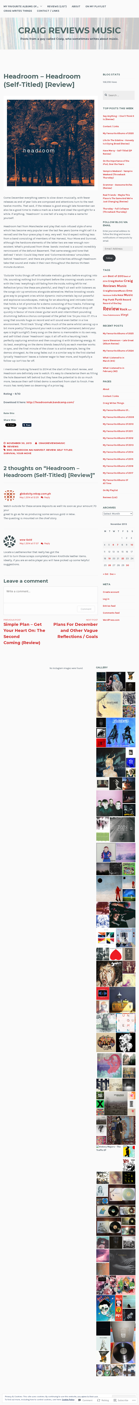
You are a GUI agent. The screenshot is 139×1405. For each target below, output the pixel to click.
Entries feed (109, 606)
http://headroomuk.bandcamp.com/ (50, 402)
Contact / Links (48, 10)
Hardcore (107, 295)
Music (128, 295)
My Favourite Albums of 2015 (118, 459)
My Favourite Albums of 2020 (118, 133)
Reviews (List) (57, 6)
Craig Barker (115, 281)
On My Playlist (95, 6)
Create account (111, 592)
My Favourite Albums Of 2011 (118, 431)
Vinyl (124, 315)
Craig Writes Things (18, 10)
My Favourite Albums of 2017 (118, 473)
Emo (9, 450)
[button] (101, 677)
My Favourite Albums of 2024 (118, 350)
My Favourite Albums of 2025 (118, 333)
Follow (109, 258)
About (76, 6)
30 (127, 565)
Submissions (114, 315)
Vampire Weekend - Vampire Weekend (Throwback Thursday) (117, 174)
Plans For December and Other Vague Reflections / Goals (75, 629)
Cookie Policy (68, 1399)
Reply (47, 497)
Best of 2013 (116, 276)
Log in (106, 599)
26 (109, 565)
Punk (118, 299)
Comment (86, 609)
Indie (114, 295)
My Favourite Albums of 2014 (118, 452)
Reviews (12, 446)
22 (123, 558)
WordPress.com (111, 620)
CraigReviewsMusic (114, 290)
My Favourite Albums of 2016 (118, 466)
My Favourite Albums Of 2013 (118, 445)
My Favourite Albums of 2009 (118, 417)
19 (109, 558)
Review (51, 450)
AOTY (105, 276)
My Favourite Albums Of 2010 (118, 424)
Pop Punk (108, 299)
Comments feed (111, 613)
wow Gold (26, 539)
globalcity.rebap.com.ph (35, 493)
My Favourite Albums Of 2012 (118, 438)
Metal (120, 295)
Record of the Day (112, 303)
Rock (123, 309)
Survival (10, 453)
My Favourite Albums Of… (21, 6)
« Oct (105, 574)
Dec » (113, 574)
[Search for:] (119, 95)
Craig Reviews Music (69, 30)
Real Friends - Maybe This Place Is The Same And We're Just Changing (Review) (118, 198)
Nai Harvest (37, 450)
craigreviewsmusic (52, 443)
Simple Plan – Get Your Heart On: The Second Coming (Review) (24, 632)
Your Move (24, 453)
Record (127, 299)
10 (132, 545)
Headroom (20, 450)
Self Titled (64, 450)
